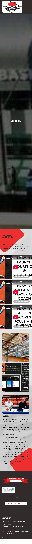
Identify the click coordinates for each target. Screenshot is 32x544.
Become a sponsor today (16, 503)
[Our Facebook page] (2, 537)
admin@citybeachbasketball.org (14, 526)
